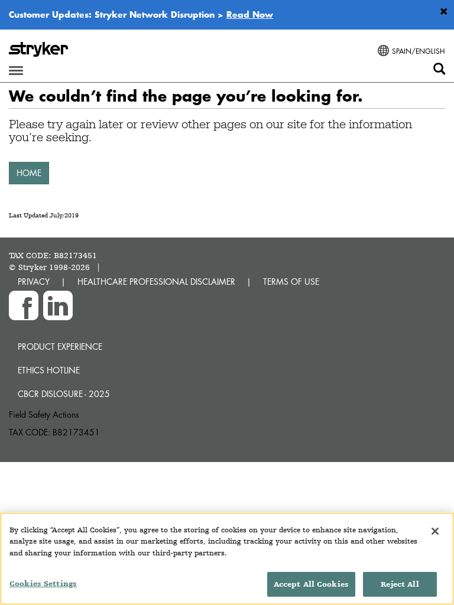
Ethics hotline (49, 370)
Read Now (249, 14)
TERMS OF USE (291, 281)
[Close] (435, 531)
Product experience (60, 346)
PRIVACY (34, 281)
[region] (227, 558)
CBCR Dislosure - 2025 (64, 393)
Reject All (400, 584)
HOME (29, 172)
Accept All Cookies (311, 584)
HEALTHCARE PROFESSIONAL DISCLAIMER (156, 281)
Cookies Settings (43, 583)
